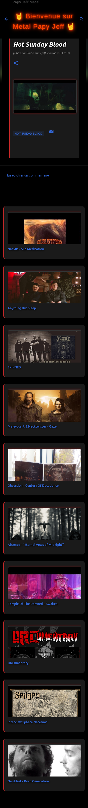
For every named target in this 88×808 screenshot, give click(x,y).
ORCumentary (18, 663)
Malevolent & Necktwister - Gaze (32, 426)
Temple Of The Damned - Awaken (33, 604)
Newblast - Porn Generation (28, 781)
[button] (16, 63)
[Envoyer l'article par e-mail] (51, 133)
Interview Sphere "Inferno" (28, 722)
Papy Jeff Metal (26, 2)
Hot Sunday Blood (28, 133)
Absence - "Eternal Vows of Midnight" (36, 545)
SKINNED (14, 367)
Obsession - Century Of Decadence (33, 485)
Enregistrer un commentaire (28, 175)
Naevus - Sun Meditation (26, 249)
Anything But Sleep (22, 308)
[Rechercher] (81, 19)
